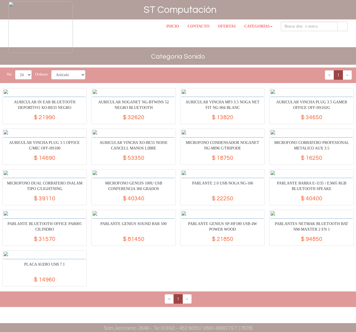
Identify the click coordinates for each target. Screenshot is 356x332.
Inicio (172, 26)
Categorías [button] (257, 26)
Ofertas (227, 26)
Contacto (198, 26)
